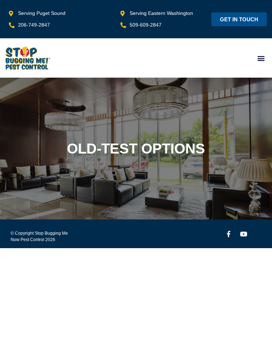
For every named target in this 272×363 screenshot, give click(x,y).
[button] (261, 58)
